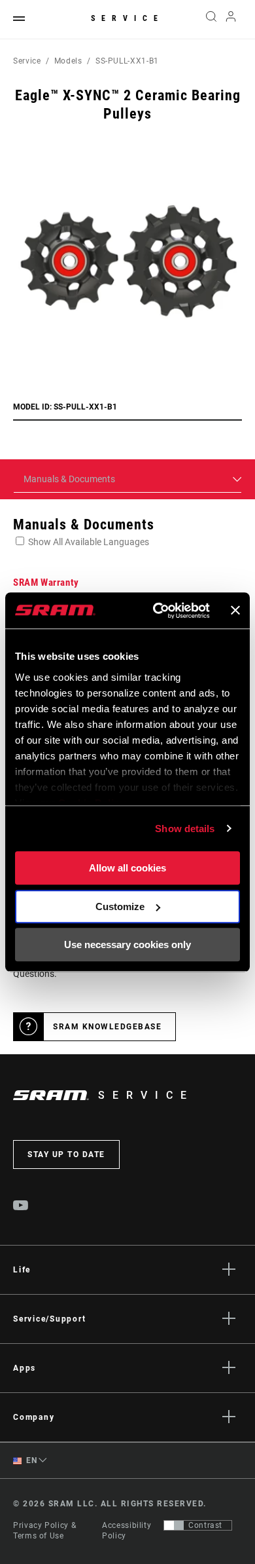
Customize (119, 906)
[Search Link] (211, 19)
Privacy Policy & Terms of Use (44, 1530)
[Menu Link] (19, 19)
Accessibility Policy (126, 1530)
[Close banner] (235, 610)
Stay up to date (66, 1154)
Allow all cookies (127, 867)
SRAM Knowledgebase (107, 1026)
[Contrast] (174, 1525)
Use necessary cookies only (127, 944)
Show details (184, 828)
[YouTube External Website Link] (21, 1206)
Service (127, 18)
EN (30, 1460)
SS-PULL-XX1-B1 (127, 61)
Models (68, 61)
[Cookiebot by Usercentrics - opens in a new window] (157, 610)
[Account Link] (231, 19)
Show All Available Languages (88, 542)
